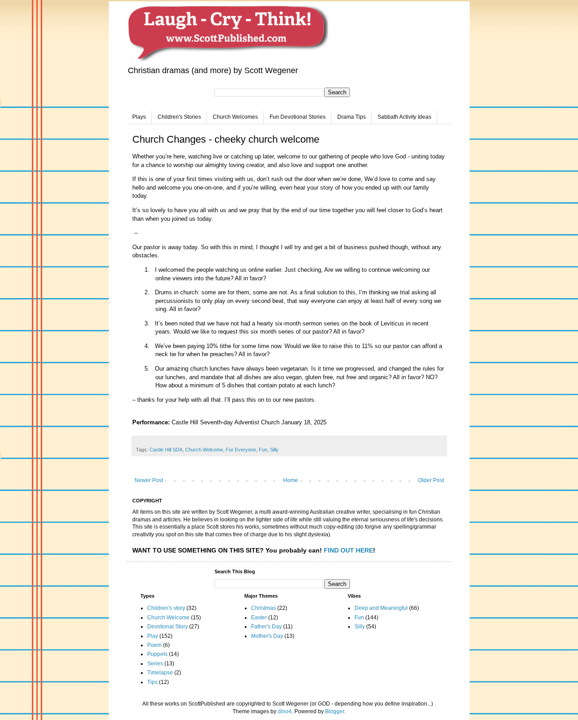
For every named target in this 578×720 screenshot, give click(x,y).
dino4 (285, 711)
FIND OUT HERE (348, 550)
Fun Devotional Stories (298, 117)
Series (155, 663)
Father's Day (266, 626)
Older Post (431, 480)
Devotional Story (167, 626)
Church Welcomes (235, 117)
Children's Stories (179, 117)
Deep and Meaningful (381, 608)
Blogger (334, 711)
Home (290, 480)
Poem (154, 645)
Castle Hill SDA (165, 449)
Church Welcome (204, 449)
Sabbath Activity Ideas (404, 117)
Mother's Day (267, 636)
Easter (259, 617)
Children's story (166, 608)
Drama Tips (351, 117)
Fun (263, 449)
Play (152, 636)
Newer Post (149, 480)
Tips (152, 682)
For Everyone (241, 449)
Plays (139, 117)
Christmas (263, 608)
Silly (274, 449)
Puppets (157, 654)
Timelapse (160, 672)
